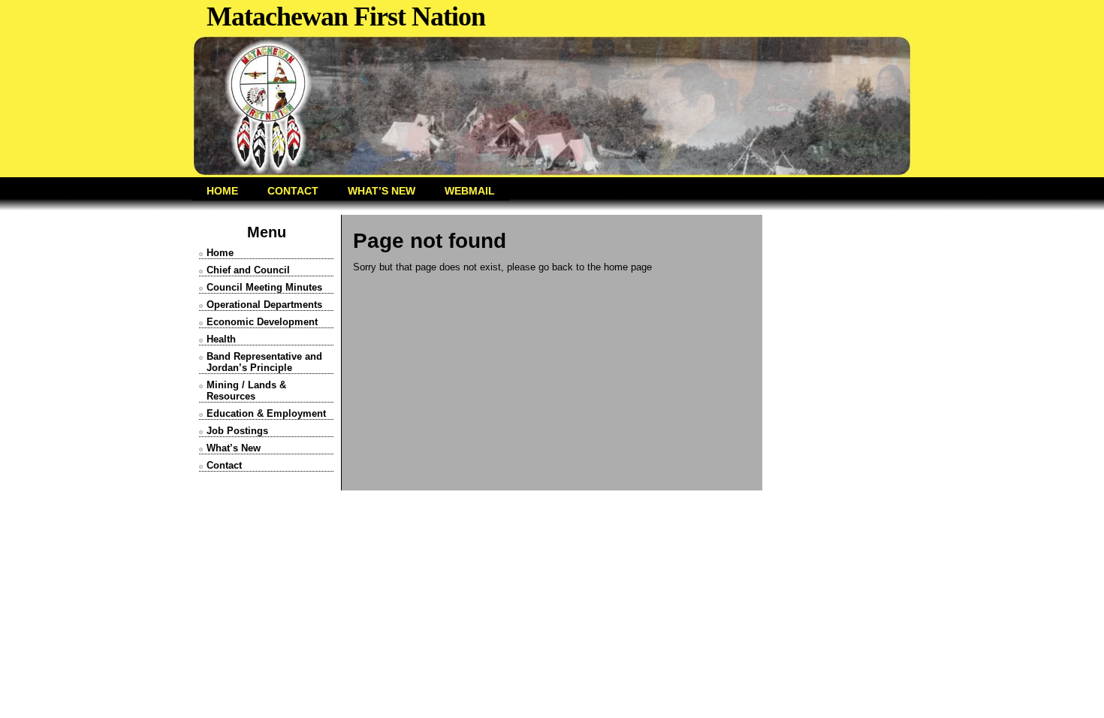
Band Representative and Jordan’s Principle (264, 362)
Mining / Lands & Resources (246, 390)
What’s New (234, 448)
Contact (224, 465)
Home (220, 252)
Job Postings (237, 430)
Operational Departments (264, 304)
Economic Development (262, 321)
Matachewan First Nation (346, 17)
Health (221, 339)
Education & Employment (266, 413)
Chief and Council (248, 270)
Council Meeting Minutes (264, 287)
